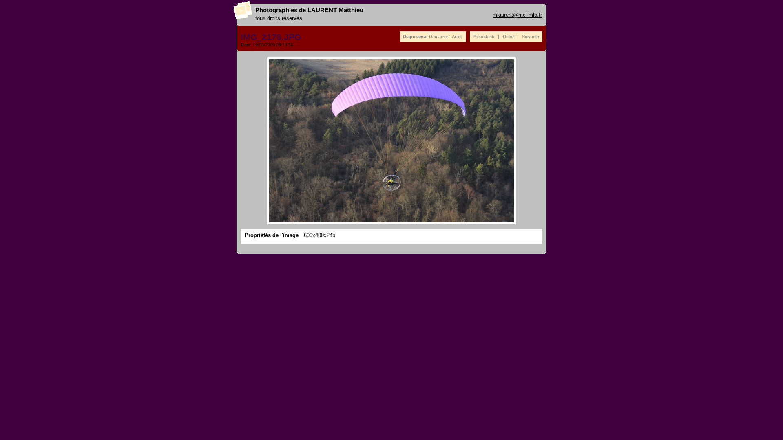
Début (509, 36)
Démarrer (438, 36)
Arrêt (457, 36)
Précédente (484, 36)
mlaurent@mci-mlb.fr (517, 15)
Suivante (530, 36)
